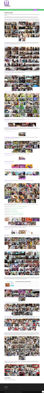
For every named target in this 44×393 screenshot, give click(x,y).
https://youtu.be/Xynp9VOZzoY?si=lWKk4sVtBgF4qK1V (16, 214)
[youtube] (6, 388)
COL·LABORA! (24, 8)
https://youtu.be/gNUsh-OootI (13, 209)
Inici (12, 8)
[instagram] (37, 8)
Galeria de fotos (20, 8)
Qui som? (15, 8)
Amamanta (7, 6)
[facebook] (36, 8)
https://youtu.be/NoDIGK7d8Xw (13, 211)
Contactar (34, 8)
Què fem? (17, 8)
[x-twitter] (38, 8)
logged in (9, 379)
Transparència (27, 8)
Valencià (11, 8)
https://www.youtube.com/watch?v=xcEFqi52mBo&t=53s (19, 206)
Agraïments (31, 8)
